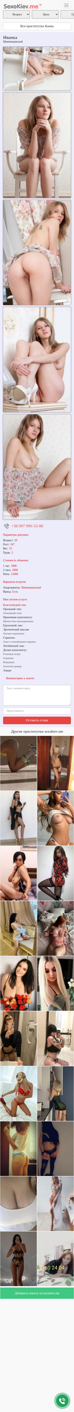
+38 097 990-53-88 (27, 526)
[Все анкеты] (22, 5)
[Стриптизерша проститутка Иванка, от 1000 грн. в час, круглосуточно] (37, 467)
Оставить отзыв (37, 720)
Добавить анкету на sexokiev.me (37, 1293)
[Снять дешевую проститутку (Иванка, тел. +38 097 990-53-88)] (37, 145)
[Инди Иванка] (37, 252)
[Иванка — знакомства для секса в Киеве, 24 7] (37, 68)
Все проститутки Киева (37, 26)
